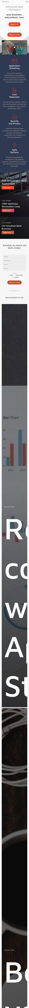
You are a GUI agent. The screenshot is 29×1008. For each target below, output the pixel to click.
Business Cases (9, 507)
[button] (27, 1)
